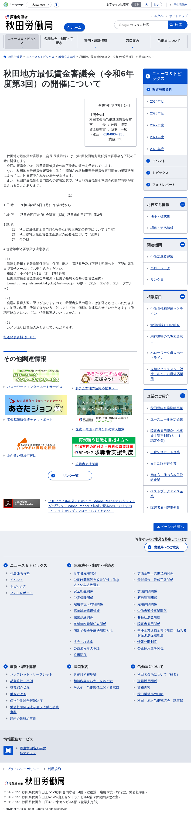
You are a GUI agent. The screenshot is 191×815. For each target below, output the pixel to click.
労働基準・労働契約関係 (155, 573)
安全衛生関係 (83, 591)
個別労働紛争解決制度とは (93, 630)
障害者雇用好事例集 (165, 507)
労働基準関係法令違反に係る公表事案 (34, 709)
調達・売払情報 (161, 228)
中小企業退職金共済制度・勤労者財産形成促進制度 (161, 633)
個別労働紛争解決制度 (26, 700)
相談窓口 (154, 297)
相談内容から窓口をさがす (93, 681)
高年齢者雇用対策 (87, 611)
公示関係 (80, 655)
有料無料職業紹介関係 (90, 624)
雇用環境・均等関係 (88, 604)
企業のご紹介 (158, 396)
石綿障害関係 (147, 598)
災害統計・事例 (21, 681)
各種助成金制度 (148, 617)
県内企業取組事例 (23, 718)
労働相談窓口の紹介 (165, 325)
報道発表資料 (162, 89)
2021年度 (157, 137)
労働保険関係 (147, 591)
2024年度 (157, 101)
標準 (136, 4)
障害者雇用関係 (148, 624)
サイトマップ (178, 15)
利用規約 (54, 769)
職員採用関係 (147, 681)
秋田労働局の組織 (150, 694)
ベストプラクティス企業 (166, 493)
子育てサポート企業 (165, 452)
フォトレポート (163, 184)
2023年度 (157, 113)
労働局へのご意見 (166, 547)
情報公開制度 (147, 642)
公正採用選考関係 (150, 648)
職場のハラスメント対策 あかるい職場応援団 (166, 374)
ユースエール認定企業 (166, 419)
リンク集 (157, 279)
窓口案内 (81, 667)
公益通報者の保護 (87, 648)
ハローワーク (160, 268)
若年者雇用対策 (85, 573)
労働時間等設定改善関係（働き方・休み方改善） (96, 582)
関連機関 (154, 245)
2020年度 (157, 149)
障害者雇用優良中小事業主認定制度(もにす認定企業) (166, 435)
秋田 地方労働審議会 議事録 (160, 700)
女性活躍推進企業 (163, 463)
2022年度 (157, 125)
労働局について (150, 667)
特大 (157, 4)
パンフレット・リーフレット (31, 674)
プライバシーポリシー (23, 769)
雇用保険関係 (147, 604)
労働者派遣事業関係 (152, 611)
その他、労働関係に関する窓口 (96, 687)
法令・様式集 (160, 216)
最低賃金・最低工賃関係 (155, 580)
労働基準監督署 (161, 257)
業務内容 (143, 687)
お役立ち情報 (158, 205)
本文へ (159, 15)
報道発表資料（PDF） (19, 337)
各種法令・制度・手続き (94, 565)
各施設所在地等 (85, 674)
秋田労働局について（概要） (158, 674)
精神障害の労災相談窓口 (166, 339)
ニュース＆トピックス (166, 76)
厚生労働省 (181, 4)
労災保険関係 (83, 598)
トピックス (160, 173)
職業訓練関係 (83, 617)
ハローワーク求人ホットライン (166, 355)
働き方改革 (18, 694)
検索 (179, 25)
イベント (158, 161)
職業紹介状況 (20, 687)
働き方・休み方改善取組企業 (166, 477)
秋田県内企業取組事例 (166, 408)
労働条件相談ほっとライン (166, 311)
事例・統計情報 (23, 667)
